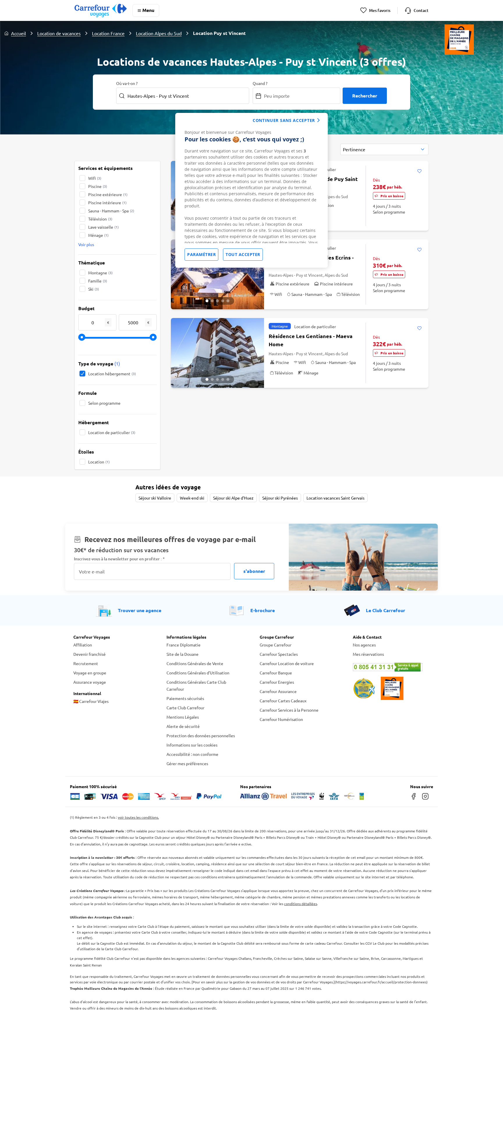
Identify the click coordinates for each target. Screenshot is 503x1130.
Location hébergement (112, 373)
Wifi (94, 178)
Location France (108, 33)
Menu (148, 10)
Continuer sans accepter (284, 120)
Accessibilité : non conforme (192, 754)
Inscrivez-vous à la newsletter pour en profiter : (119, 559)
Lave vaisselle (103, 227)
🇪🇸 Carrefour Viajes (91, 701)
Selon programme (104, 403)
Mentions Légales (183, 716)
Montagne (100, 272)
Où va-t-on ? (127, 83)
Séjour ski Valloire (155, 497)
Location (99, 461)
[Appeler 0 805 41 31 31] (391, 667)
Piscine (97, 186)
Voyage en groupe (89, 672)
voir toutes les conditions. (138, 817)
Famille (97, 280)
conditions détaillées (300, 903)
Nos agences (364, 644)
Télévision (100, 218)
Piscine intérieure (107, 202)
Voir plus (86, 244)
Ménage (98, 235)
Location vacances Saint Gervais (335, 497)
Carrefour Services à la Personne (289, 710)
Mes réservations (368, 654)
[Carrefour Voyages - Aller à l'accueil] (101, 10)
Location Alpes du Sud (159, 33)
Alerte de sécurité (183, 726)
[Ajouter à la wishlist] (419, 171)
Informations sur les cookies (192, 744)
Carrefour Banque (276, 672)
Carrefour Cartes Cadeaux (283, 700)
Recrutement (85, 663)
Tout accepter (243, 254)
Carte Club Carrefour (185, 707)
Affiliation (82, 644)
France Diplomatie (184, 644)
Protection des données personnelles (201, 735)
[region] (251, 190)
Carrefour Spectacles (279, 654)
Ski (93, 289)
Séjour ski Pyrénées (280, 497)
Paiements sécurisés (185, 698)
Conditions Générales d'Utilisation (198, 672)
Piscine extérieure (107, 194)
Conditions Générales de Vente (195, 663)
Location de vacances (59, 33)
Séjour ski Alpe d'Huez (233, 497)
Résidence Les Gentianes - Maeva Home (311, 340)
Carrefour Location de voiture (287, 663)
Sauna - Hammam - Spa (111, 210)
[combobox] (384, 149)
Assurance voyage (89, 682)
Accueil (18, 33)
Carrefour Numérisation (281, 719)
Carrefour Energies (277, 682)
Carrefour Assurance (278, 691)
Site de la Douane (183, 654)
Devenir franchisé (89, 654)
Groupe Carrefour (275, 644)
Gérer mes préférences (187, 763)
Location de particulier (111, 432)
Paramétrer (201, 254)
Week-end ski (192, 497)
